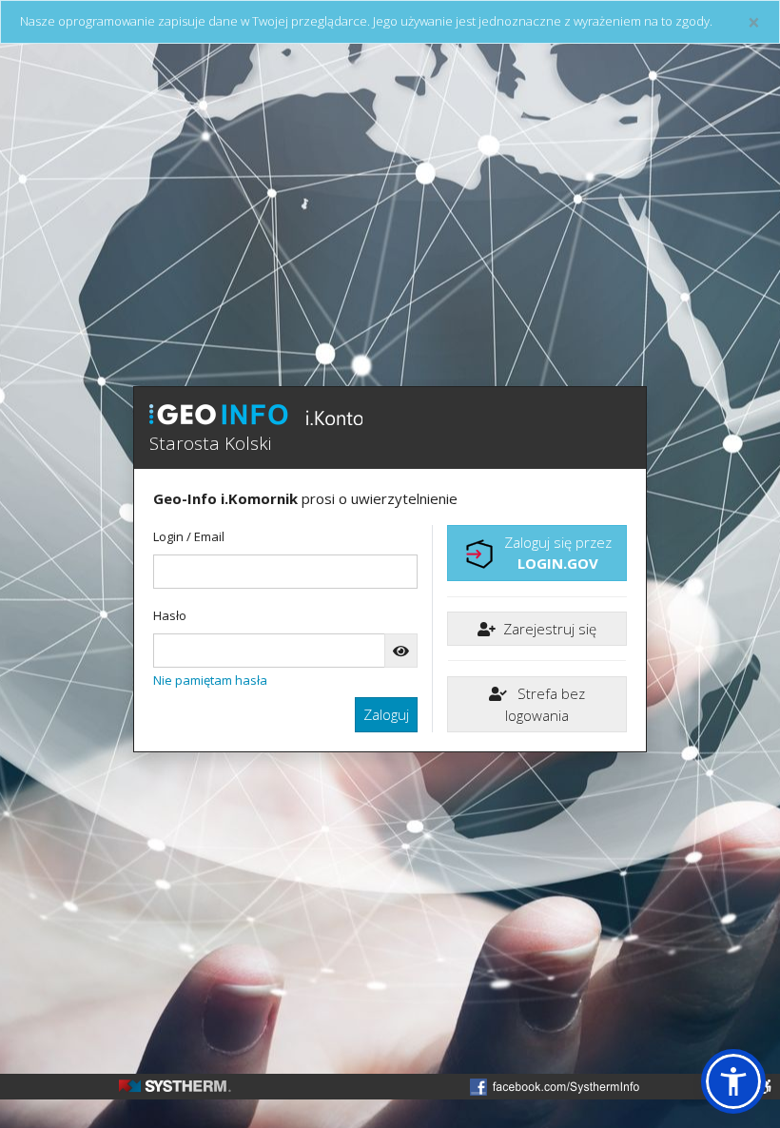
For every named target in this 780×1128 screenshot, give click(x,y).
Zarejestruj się (549, 628)
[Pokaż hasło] (401, 651)
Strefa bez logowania (545, 704)
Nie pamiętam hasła (210, 680)
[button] (733, 1081)
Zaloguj (386, 714)
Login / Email (188, 536)
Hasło (169, 615)
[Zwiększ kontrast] (765, 1087)
